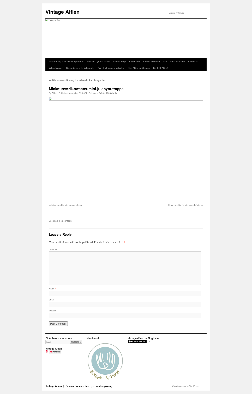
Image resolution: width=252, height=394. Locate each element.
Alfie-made (134, 61)
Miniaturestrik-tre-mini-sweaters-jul (184, 204)
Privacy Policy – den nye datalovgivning (88, 386)
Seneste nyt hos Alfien (98, 61)
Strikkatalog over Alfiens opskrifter (66, 61)
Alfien (54, 93)
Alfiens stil (193, 61)
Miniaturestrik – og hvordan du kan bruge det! (77, 80)
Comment (54, 249)
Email (52, 299)
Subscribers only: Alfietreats (80, 68)
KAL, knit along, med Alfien (111, 68)
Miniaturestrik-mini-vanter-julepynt (67, 204)
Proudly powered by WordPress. (185, 386)
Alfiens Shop (119, 61)
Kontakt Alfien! (160, 68)
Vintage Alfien (62, 11)
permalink (66, 220)
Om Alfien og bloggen (139, 68)
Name (52, 288)
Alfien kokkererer (151, 61)
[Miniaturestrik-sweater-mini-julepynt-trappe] (126, 149)
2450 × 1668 (105, 93)
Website (52, 310)
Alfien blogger (56, 68)
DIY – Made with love (174, 61)
